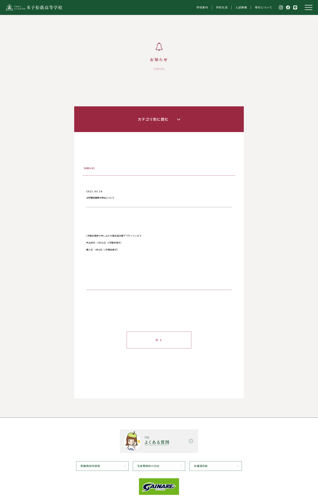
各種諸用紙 (201, 466)
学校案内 (202, 7)
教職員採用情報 (90, 466)
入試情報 (241, 7)
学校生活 (222, 7)
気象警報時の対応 (148, 466)
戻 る (159, 340)
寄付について (263, 7)
